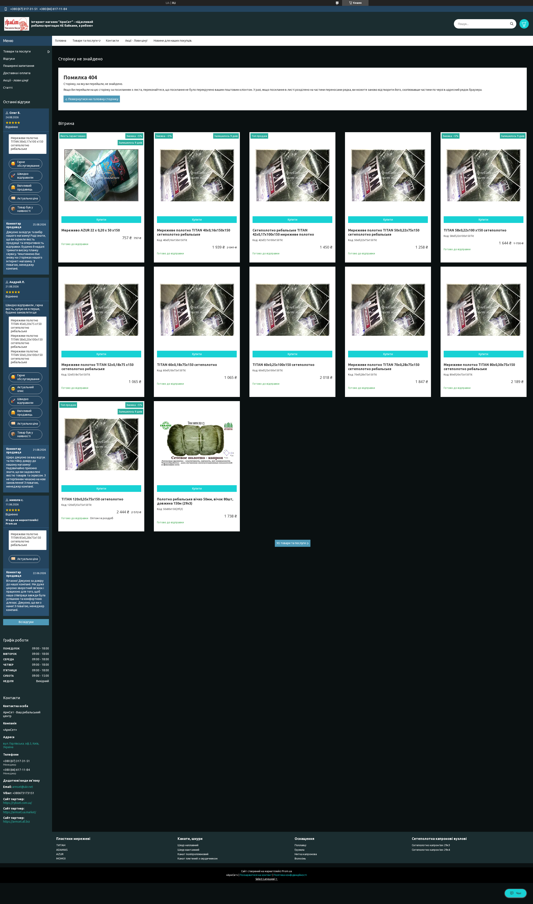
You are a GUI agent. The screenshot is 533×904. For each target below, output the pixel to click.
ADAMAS (62, 849)
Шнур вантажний (188, 849)
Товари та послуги (85, 40)
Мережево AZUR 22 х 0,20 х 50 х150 (90, 230)
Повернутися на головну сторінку (93, 99)
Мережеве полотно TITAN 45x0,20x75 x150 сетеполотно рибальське (26, 326)
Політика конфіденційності (290, 875)
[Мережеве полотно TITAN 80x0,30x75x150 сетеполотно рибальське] (484, 310)
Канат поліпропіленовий (193, 854)
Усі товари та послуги (291, 543)
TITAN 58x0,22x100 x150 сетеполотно (475, 230)
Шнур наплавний (188, 845)
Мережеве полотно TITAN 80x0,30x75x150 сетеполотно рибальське (479, 367)
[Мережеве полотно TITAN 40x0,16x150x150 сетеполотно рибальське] (197, 175)
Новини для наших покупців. (173, 40)
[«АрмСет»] (16, 23)
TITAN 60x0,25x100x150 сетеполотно (283, 365)
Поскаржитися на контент (256, 875)
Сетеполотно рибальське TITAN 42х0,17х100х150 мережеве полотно (283, 232)
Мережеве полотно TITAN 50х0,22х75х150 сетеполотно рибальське (383, 232)
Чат (518, 893)
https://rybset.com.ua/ (17, 803)
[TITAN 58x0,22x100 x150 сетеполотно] (484, 175)
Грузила (299, 849)
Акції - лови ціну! (15, 80)
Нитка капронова (306, 854)
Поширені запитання (18, 65)
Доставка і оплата (16, 73)
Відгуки (9, 58)
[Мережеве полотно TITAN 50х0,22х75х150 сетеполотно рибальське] (388, 175)
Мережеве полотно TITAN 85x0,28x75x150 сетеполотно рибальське (26, 539)
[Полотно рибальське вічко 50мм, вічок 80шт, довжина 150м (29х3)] (197, 444)
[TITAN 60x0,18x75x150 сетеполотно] (197, 310)
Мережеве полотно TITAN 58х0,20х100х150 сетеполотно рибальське (27, 341)
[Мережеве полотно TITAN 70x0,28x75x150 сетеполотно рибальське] (388, 310)
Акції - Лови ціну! (136, 40)
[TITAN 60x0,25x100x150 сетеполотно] (292, 310)
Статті (7, 87)
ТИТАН (60, 845)
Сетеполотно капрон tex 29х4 (431, 849)
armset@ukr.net (22, 786)
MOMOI (61, 858)
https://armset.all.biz (16, 821)
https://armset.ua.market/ (19, 812)
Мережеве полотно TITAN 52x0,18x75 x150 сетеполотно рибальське (97, 367)
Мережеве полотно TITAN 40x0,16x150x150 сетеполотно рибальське (193, 232)
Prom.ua (287, 871)
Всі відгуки (26, 622)
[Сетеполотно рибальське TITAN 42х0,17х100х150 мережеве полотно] (292, 175)
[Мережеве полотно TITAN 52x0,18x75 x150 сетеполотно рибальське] (101, 310)
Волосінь (300, 858)
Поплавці (300, 845)
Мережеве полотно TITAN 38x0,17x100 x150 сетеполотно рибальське (27, 143)
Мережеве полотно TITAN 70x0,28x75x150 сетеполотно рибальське (383, 367)
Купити (101, 219)
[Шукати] (511, 24)
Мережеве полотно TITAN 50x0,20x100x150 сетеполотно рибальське (27, 357)
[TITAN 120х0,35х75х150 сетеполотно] (101, 444)
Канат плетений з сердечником (198, 858)
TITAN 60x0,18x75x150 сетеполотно (187, 365)
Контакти (112, 40)
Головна (60, 40)
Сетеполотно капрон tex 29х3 (431, 845)
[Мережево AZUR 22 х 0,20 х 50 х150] (101, 175)
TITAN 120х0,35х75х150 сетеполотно (92, 499)
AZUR (60, 854)
